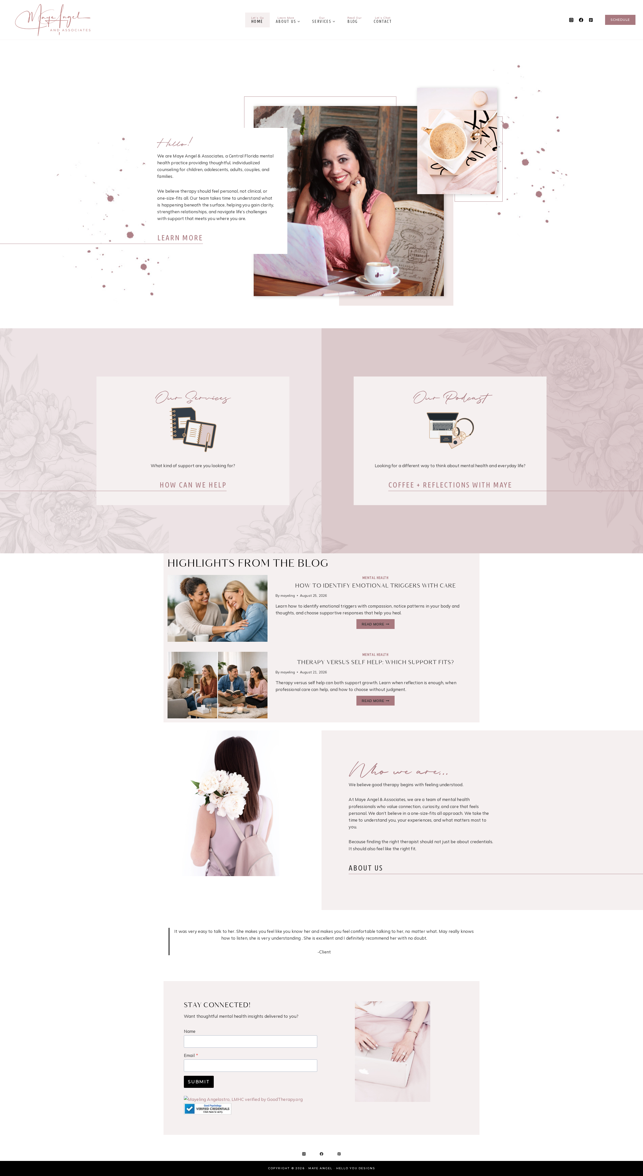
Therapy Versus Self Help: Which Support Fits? (375, 662)
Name (190, 1031)
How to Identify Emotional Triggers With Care (375, 586)
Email (191, 1055)
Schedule (620, 20)
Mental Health (375, 578)
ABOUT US (366, 868)
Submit (199, 1082)
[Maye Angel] (52, 20)
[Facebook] (581, 20)
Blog (354, 20)
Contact (383, 20)
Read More (378, 625)
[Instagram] (571, 20)
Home (257, 20)
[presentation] (217, 608)
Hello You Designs (355, 1168)
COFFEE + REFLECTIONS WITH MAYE (450, 484)
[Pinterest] (590, 20)
